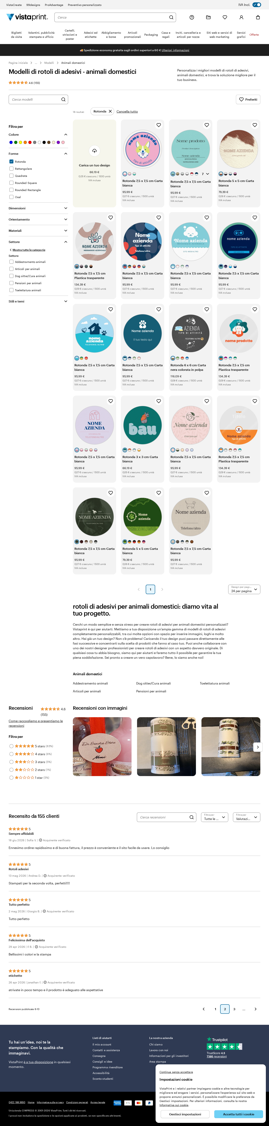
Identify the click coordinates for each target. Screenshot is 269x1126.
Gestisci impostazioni (185, 1114)
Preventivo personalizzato (84, 4)
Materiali (15, 230)
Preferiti (251, 99)
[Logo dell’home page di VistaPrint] (27, 17)
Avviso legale (97, 1102)
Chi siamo (155, 1044)
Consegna (99, 1055)
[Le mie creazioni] (208, 17)
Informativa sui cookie (174, 1105)
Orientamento (19, 219)
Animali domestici (73, 62)
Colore (14, 134)
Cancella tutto (127, 111)
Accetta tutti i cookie (238, 1114)
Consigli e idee (102, 1061)
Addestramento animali (90, 683)
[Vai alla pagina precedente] (203, 1009)
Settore (14, 242)
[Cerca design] (63, 99)
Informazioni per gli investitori (169, 1055)
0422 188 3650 (17, 1102)
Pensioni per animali (151, 691)
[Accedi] (241, 17)
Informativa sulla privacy (50, 1102)
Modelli (49, 62)
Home (31, 1102)
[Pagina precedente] (138, 589)
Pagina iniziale (18, 62)
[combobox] (112, 17)
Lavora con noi (158, 1050)
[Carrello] (258, 17)
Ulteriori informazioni (175, 50)
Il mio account (102, 1044)
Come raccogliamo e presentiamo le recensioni (36, 723)
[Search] (192, 817)
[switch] (252, 4)
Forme (13, 153)
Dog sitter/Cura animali (153, 683)
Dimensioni (17, 208)
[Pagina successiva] (162, 589)
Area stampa (157, 1061)
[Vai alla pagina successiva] (255, 1009)
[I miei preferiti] (225, 17)
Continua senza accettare (176, 1072)
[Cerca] (171, 17)
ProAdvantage (54, 4)
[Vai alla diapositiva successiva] (258, 747)
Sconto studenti (103, 1078)
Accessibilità (101, 1073)
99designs (33, 4)
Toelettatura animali (215, 683)
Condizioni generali (77, 1102)
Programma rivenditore (108, 1067)
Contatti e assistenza (106, 1050)
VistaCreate (14, 4)
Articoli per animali (87, 691)
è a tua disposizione (38, 1062)
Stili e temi (16, 301)
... (36, 62)
